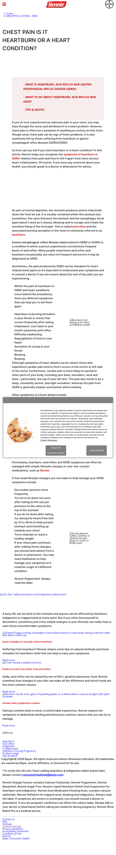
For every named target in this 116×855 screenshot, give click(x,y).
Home (9, 13)
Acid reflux (8, 743)
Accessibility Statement (15, 831)
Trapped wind (10, 748)
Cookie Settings (97, 450)
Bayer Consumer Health (16, 838)
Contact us (8, 819)
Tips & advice (9, 755)
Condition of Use (11, 833)
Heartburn (8, 741)
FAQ (4, 821)
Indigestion (8, 746)
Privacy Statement (12, 828)
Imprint (6, 836)
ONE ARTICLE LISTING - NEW (21, 16)
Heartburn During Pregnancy (19, 751)
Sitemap (7, 824)
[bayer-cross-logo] (109, 4)
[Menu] (4, 4)
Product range (10, 753)
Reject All (56, 448)
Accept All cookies (56, 453)
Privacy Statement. (48, 440)
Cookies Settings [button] (11, 826)
